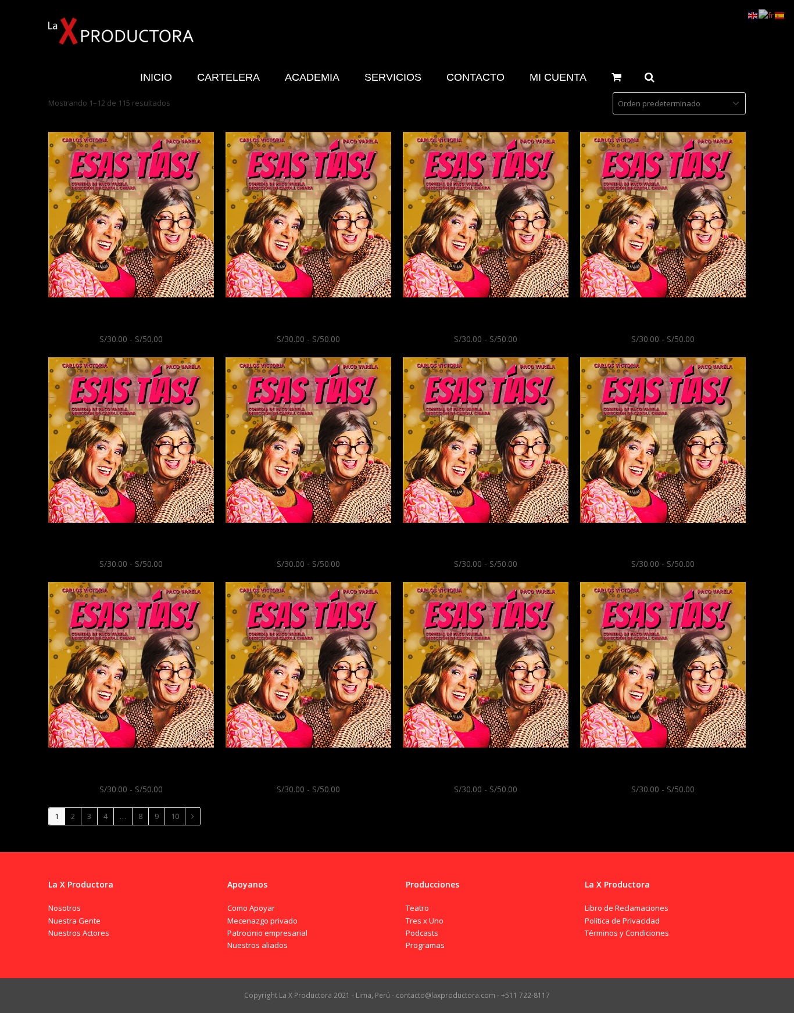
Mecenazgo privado (262, 920)
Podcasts (422, 933)
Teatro (417, 908)
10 (175, 816)
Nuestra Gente (74, 920)
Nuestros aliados (257, 945)
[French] (767, 14)
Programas (425, 945)
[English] (753, 14)
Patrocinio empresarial (267, 933)
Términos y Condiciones (627, 933)
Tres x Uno (425, 920)
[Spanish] (780, 14)
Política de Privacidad (622, 920)
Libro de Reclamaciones (626, 908)
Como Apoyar (251, 908)
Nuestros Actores (78, 933)
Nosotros (64, 908)
